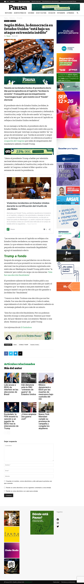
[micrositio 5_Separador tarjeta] (29, 336)
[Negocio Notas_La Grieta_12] (29, 151)
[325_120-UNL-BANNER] (68, 52)
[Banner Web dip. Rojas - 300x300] (68, 261)
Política (24, 411)
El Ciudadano (26, 327)
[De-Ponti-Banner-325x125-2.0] (68, 90)
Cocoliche (51, 13)
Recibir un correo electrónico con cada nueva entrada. (22, 491)
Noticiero (8, 13)
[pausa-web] (68, 291)
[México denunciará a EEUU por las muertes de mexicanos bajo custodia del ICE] (46, 378)
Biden (15, 344)
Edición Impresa (36, 1)
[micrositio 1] (29, 80)
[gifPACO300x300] (68, 43)
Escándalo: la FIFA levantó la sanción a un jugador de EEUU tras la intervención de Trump (11, 421)
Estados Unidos (34, 344)
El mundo (13, 21)
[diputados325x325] (68, 161)
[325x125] (68, 195)
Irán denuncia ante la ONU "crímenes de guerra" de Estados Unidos (28, 390)
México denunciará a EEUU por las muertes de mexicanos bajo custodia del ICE (46, 392)
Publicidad (56, 582)
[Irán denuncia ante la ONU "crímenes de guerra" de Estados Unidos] (28, 378)
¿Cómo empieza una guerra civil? (28, 416)
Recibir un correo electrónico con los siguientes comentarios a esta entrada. (28, 487)
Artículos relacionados (19, 364)
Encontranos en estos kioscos (50, 1)
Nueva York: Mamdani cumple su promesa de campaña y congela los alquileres (44, 421)
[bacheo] (68, 72)
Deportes (7, 411)
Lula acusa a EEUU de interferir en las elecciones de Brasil (11, 390)
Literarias (70, 13)
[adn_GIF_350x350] (68, 228)
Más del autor (13, 368)
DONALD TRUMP (23, 344)
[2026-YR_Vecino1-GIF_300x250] (68, 281)
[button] (77, 13)
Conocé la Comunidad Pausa (68, 1)
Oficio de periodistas (24, 1)
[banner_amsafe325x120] (68, 204)
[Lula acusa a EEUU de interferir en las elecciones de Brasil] (11, 378)
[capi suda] (68, 138)
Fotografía (61, 13)
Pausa (6, 18)
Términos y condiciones (68, 582)
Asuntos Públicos (20, 13)
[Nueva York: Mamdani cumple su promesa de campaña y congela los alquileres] (46, 407)
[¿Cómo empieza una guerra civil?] (28, 407)
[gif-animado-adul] (68, 81)
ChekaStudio (28, 582)
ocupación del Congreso (14, 141)
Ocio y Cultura (41, 13)
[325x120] (68, 237)
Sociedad (31, 13)
